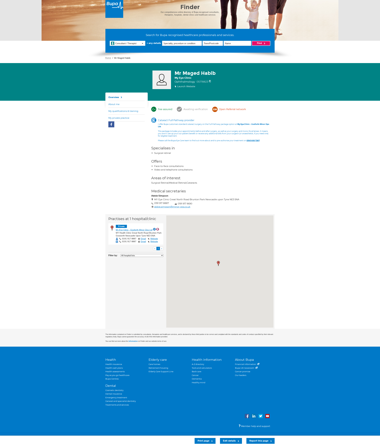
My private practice (118, 117)
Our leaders (240, 375)
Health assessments (115, 371)
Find (259, 43)
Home (108, 58)
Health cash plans (114, 368)
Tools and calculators (202, 368)
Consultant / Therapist (125, 43)
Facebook (111, 124)
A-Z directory (198, 364)
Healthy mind (198, 382)
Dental (110, 386)
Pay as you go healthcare (117, 375)
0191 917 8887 (129, 238)
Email (143, 238)
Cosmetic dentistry (114, 390)
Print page (204, 440)
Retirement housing (158, 368)
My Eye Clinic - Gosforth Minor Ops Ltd (134, 230)
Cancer (195, 375)
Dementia (197, 379)
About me (113, 104)
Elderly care (158, 360)
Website (154, 238)
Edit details (229, 440)
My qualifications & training (123, 111)
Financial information (245, 364)
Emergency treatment (116, 397)
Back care (196, 371)
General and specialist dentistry (120, 401)
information (133, 341)
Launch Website (186, 86)
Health (110, 360)
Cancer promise (242, 371)
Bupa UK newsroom (245, 368)
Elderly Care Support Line (161, 371)
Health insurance (113, 364)
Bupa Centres (112, 379)
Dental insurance (113, 394)
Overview (113, 97)
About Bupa (244, 360)
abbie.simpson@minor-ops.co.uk (172, 206)
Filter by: (113, 255)
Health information (207, 360)
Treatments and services (117, 405)
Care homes (154, 364)
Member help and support (255, 426)
